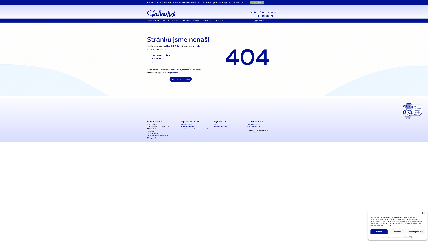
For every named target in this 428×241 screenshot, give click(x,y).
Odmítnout (397, 232)
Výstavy (205, 20)
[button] (423, 213)
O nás (163, 20)
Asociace (195, 20)
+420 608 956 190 (253, 124)
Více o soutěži (257, 2)
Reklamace (150, 131)
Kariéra (216, 129)
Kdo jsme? (156, 58)
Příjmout (379, 232)
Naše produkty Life (161, 55)
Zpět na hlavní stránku (180, 79)
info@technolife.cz (253, 126)
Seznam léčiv (185, 20)
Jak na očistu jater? (187, 124)
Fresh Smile (169, 3)
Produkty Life (173, 20)
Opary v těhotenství (187, 126)
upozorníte (173, 73)
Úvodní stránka (153, 20)
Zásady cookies (386, 237)
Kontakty (219, 20)
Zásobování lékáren (220, 126)
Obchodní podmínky (153, 133)
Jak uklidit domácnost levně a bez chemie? (194, 129)
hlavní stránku (172, 46)
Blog (212, 20)
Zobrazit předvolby (415, 232)
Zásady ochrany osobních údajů (403, 237)
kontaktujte (194, 46)
